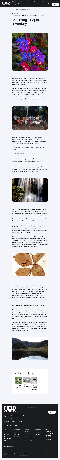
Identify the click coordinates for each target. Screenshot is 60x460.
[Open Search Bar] (49, 4)
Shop (51, 1)
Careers (16, 432)
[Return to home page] (10, 409)
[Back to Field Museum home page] (6, 3)
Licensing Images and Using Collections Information (29, 437)
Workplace (16, 436)
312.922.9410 (48, 438)
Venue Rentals (28, 433)
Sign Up (51, 412)
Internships (16, 434)
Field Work (28, 15)
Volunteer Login (38, 434)
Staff (5, 436)
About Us (6, 432)
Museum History (7, 434)
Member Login (56, 1)
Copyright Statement (23, 455)
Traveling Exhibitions (29, 440)
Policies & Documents (8, 446)
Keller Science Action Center (38, 15)
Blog (17, 9)
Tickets (54, 4)
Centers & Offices (7, 438)
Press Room (48, 431)
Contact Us (48, 429)
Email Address (30, 409)
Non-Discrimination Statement (25, 453)
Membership (45, 1)
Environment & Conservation (19, 15)
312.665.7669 (48, 439)
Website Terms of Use (44, 453)
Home (13, 9)
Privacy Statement (35, 453)
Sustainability (6, 444)
